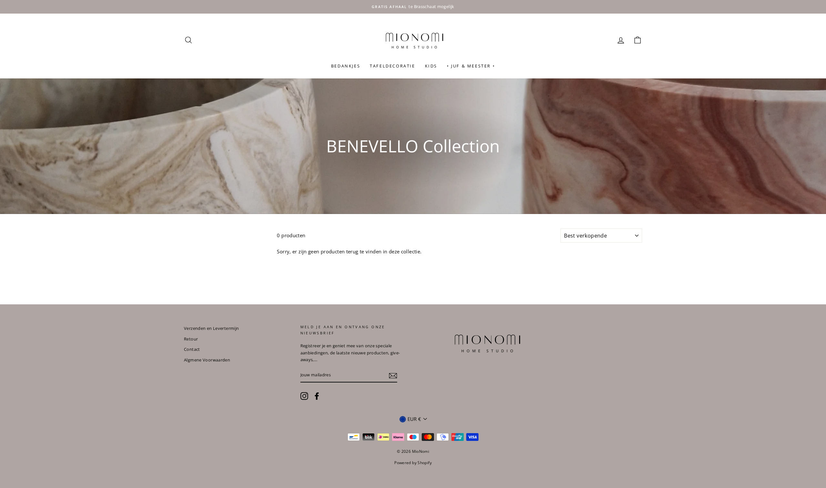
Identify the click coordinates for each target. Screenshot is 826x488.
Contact (192, 349)
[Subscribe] (393, 375)
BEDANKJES (345, 66)
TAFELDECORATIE (392, 66)
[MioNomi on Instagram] (304, 396)
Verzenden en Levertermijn (211, 328)
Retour (191, 339)
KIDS (431, 66)
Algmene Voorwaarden (207, 360)
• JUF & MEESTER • (471, 66)
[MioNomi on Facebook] (317, 396)
